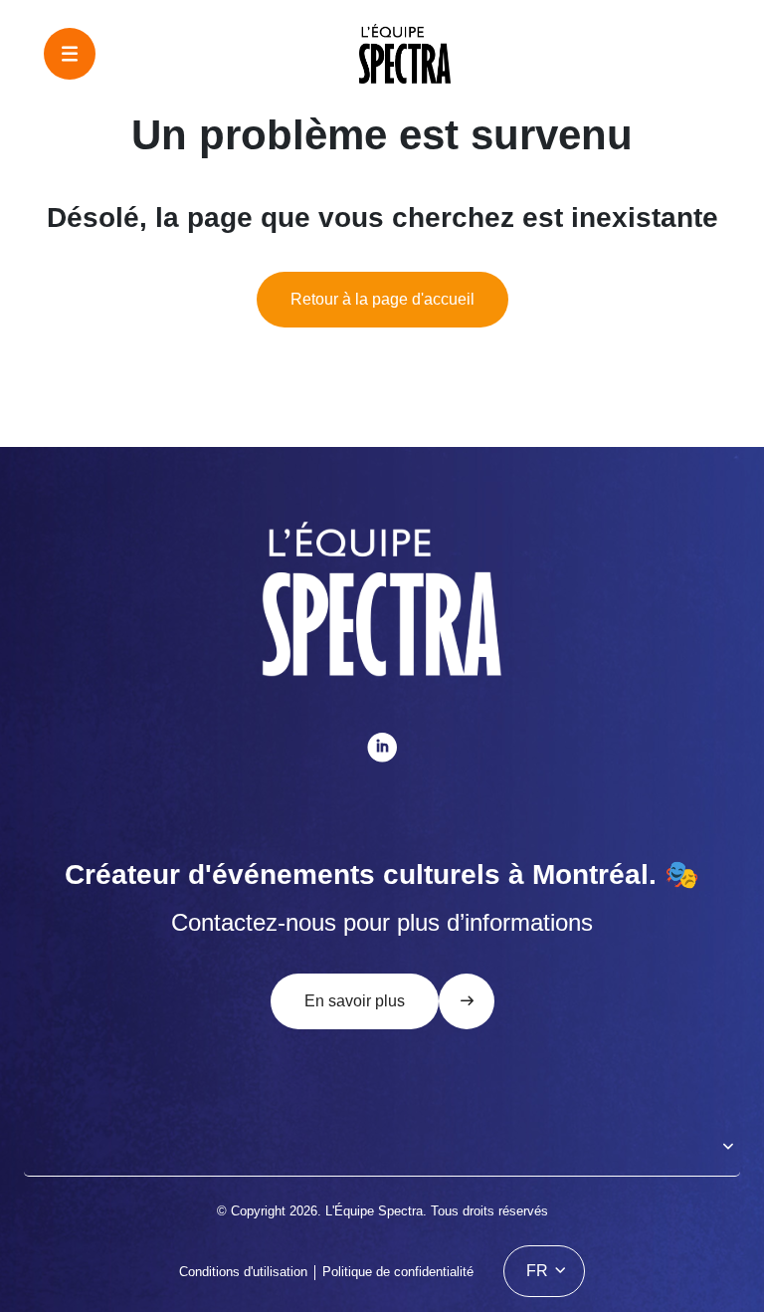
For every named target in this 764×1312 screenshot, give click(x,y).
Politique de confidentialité (398, 1271)
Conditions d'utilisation (243, 1271)
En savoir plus (354, 1000)
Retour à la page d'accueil (382, 299)
